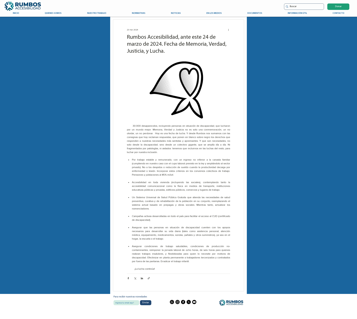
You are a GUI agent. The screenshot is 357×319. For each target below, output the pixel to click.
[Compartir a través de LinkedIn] (142, 278)
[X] (189, 302)
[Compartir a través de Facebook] (128, 278)
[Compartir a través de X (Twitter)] (135, 278)
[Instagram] (177, 302)
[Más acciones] (228, 29)
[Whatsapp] (172, 302)
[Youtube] (194, 302)
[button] (338, 6)
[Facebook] (183, 302)
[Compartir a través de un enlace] (148, 278)
